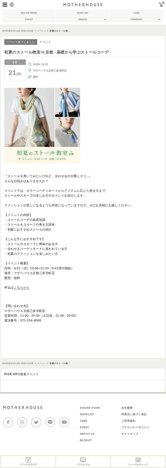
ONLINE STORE (29, 12)
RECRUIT (86, 440)
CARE (137, 12)
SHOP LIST (82, 12)
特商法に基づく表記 (134, 414)
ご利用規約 (128, 420)
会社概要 (127, 407)
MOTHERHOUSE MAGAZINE (18, 30)
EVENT (29, 19)
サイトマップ (129, 433)
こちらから (22, 287)
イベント (41, 30)
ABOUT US (87, 433)
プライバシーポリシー (135, 427)
